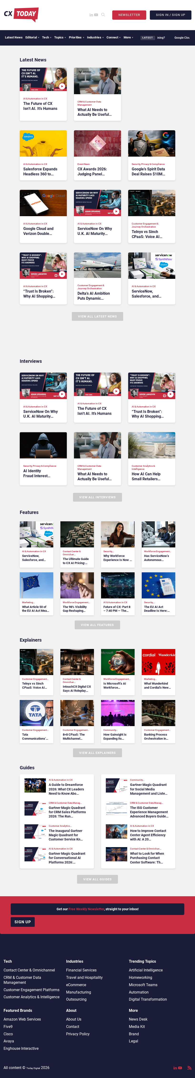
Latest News (14, 37)
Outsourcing (76, 999)
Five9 (8, 1026)
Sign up (23, 922)
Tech (46, 37)
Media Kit (137, 1026)
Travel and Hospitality (84, 977)
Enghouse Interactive (21, 1048)
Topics (60, 37)
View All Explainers (97, 753)
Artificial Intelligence (146, 970)
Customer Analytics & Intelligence (31, 997)
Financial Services (81, 970)
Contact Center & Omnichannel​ (29, 970)
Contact (72, 1026)
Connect (114, 37)
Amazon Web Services (22, 1019)
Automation (139, 992)
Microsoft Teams (143, 985)
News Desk (138, 1019)
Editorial (32, 37)
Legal (133, 1041)
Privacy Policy (78, 1034)
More (128, 37)
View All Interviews (97, 497)
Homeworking (140, 977)
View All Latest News (97, 316)
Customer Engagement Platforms (31, 990)
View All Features (97, 625)
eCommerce (76, 985)
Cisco (8, 1034)
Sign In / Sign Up (170, 15)
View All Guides (97, 879)
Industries (95, 37)
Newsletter (129, 15)
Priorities (76, 37)
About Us (73, 1019)
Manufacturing (78, 992)
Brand (134, 1034)
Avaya (9, 1041)
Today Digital (33, 1068)
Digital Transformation (148, 999)
